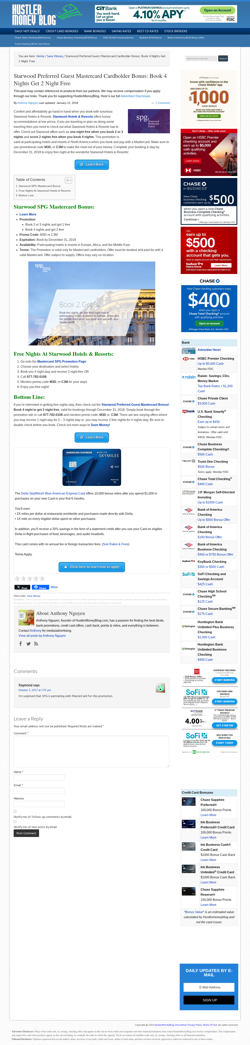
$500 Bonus (206, 466)
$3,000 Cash (206, 403)
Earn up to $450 (209, 421)
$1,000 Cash (206, 637)
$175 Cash (205, 613)
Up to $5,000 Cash (211, 363)
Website (19, 798)
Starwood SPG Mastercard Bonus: (40, 186)
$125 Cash (205, 601)
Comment (21, 733)
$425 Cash (205, 584)
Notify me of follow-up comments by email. (43, 817)
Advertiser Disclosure (135, 96)
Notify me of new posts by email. (35, 827)
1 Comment (162, 102)
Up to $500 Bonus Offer (214, 519)
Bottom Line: (26, 195)
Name (18, 772)
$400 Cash (205, 484)
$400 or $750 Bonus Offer (215, 554)
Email (18, 785)
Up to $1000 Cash (210, 502)
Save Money (33, 596)
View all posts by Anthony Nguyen (42, 635)
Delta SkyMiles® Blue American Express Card (53, 493)
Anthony (35, 630)
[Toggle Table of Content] (66, 180)
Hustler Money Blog (47, 15)
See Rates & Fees (115, 544)
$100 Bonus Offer (210, 537)
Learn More (208, 815)
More (54, 587)
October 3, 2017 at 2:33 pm (35, 690)
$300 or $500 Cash (211, 566)
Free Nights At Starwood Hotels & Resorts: (45, 190)
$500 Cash (205, 454)
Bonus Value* (194, 912)
